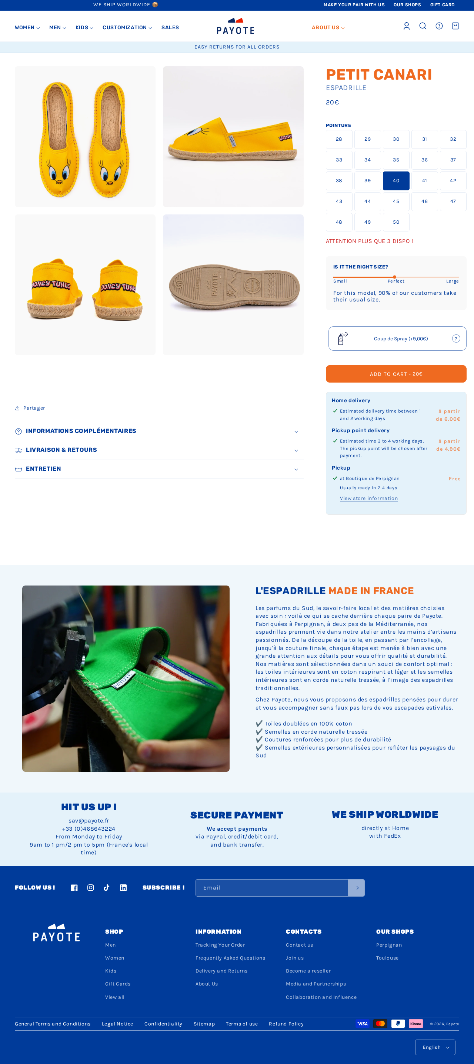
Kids (110, 971)
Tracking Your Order (220, 945)
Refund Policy (286, 1024)
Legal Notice (117, 1024)
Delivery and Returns (222, 971)
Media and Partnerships (316, 984)
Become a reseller (308, 971)
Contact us (299, 945)
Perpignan (389, 945)
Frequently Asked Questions (231, 958)
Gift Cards (118, 984)
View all (115, 997)
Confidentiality (163, 1024)
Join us (295, 958)
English (432, 1047)
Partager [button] (34, 408)
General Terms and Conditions (53, 1024)
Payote (452, 1024)
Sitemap (204, 1024)
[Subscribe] (356, 888)
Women (114, 958)
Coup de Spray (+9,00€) (398, 341)
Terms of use (242, 1024)
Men (110, 945)
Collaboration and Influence (321, 997)
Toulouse (387, 958)
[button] (27, 28)
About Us (207, 984)
